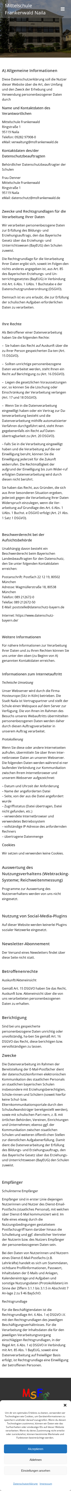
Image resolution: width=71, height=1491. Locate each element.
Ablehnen (36, 1459)
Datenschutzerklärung (25, 1483)
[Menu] (62, 9)
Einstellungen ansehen (35, 1470)
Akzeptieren (35, 1449)
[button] (65, 1405)
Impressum (46, 1483)
